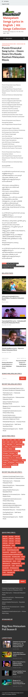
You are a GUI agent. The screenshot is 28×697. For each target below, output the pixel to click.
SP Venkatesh (11, 462)
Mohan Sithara (6, 457)
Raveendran (15, 460)
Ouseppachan (6, 460)
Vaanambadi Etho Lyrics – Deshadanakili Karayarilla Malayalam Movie (14, 321)
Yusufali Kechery (6, 466)
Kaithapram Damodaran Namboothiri (11, 451)
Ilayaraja (5, 448)
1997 (20, 442)
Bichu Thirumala (20, 444)
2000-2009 (9, 444)
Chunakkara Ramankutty (9, 265)
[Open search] (24, 38)
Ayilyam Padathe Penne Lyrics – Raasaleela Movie (19, 672)
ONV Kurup (18, 457)
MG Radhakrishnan (7, 455)
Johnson (10, 448)
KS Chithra (11, 453)
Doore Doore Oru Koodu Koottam (11, 266)
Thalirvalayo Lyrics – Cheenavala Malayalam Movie (19, 654)
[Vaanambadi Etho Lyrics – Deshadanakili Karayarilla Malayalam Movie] (14, 312)
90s (7, 439)
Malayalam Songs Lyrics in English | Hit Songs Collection (14, 23)
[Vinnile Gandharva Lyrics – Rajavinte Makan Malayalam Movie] (14, 337)
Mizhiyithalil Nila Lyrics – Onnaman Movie (14, 421)
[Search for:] (14, 378)
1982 (10, 439)
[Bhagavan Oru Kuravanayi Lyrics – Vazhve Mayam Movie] (7, 680)
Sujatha (4, 464)
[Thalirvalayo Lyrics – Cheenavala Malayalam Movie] (7, 652)
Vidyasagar (15, 464)
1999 (4, 444)
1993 (12, 442)
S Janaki (4, 462)
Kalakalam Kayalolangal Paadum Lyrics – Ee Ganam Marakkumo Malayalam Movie (19, 644)
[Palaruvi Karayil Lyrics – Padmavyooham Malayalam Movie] (7, 662)
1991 (4, 442)
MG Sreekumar (16, 455)
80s (11, 263)
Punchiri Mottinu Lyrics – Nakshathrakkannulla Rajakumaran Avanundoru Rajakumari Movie (12, 417)
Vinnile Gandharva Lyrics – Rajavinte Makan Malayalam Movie (13, 349)
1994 (16, 442)
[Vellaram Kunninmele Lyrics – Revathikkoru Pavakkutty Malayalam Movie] (14, 285)
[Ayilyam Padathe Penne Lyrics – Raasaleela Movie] (7, 671)
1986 (8, 263)
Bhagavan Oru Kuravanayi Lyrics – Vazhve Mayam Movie (19, 682)
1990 (23, 439)
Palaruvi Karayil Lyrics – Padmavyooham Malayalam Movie (19, 663)
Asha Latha (15, 263)
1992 (8, 442)
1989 (19, 439)
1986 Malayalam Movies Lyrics (9, 43)
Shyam (11, 267)
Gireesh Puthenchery (16, 446)
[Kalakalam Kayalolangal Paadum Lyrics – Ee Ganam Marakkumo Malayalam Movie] (7, 642)
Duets (22, 266)
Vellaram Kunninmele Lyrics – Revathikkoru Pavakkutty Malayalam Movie (13, 298)
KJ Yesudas (5, 267)
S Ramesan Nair (19, 462)
